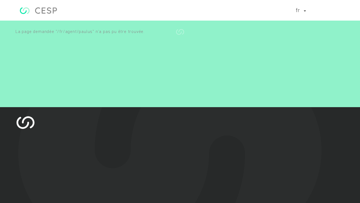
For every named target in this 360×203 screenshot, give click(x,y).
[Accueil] (38, 10)
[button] (300, 11)
